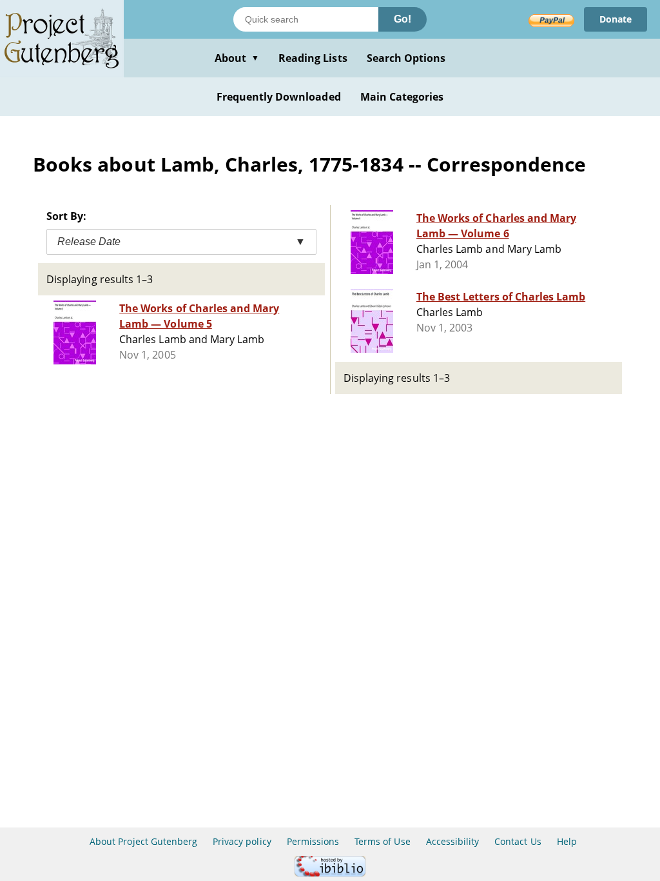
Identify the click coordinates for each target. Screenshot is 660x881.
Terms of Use (382, 841)
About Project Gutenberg (143, 841)
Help (567, 841)
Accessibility (453, 841)
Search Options (406, 58)
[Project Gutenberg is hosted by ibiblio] (330, 873)
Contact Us (517, 841)
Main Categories (402, 97)
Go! (402, 19)
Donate (615, 19)
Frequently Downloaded (279, 97)
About (237, 58)
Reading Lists (312, 58)
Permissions (313, 841)
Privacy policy (242, 841)
